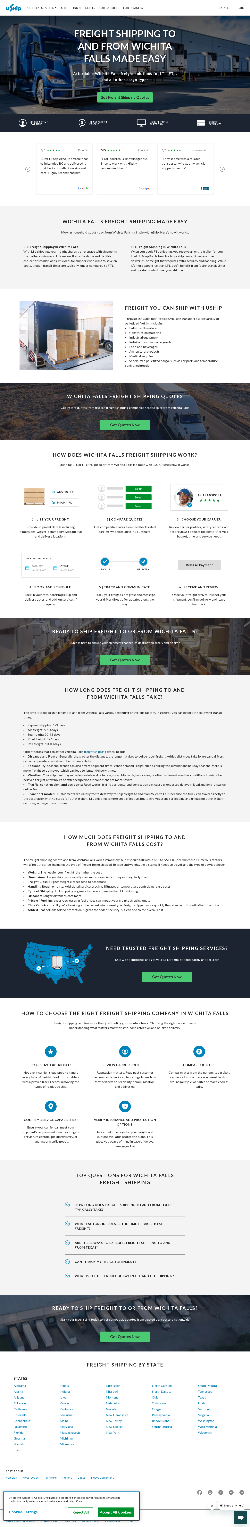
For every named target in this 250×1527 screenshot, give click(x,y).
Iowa (63, 1397)
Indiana (65, 1391)
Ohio (155, 1397)
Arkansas (20, 1403)
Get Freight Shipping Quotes (125, 97)
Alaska (18, 1391)
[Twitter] (220, 1493)
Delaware (20, 1426)
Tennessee (205, 1391)
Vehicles (11, 1477)
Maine (64, 1421)
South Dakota (207, 1385)
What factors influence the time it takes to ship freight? (120, 1226)
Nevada (111, 1409)
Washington (206, 1421)
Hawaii (18, 1444)
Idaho (17, 1450)
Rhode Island (161, 1421)
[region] (71, 1506)
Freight (67, 1477)
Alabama (20, 1385)
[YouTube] (231, 1493)
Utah (201, 1403)
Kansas (65, 1403)
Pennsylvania (161, 1415)
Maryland (66, 1426)
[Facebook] (199, 1493)
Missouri (112, 1391)
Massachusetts (70, 1432)
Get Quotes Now (125, 425)
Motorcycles (31, 1477)
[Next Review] (222, 169)
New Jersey (114, 1421)
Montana (112, 1397)
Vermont (204, 1409)
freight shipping (95, 751)
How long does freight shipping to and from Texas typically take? (123, 1207)
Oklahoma (159, 1403)
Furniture (51, 1477)
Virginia (203, 1415)
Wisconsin (205, 1432)
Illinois (64, 1385)
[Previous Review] (28, 169)
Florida (18, 1432)
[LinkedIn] (241, 1493)
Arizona (19, 1397)
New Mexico (115, 1426)
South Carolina (162, 1426)
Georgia (19, 1438)
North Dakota (161, 1391)
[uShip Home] (13, 7)
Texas (202, 1397)
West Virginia (207, 1426)
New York (113, 1432)
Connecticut (22, 1421)
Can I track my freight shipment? (106, 1261)
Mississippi (113, 1385)
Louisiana (66, 1415)
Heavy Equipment (102, 1477)
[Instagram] (210, 1493)
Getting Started (40, 7)
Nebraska (113, 1403)
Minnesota (67, 1444)
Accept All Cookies (116, 1512)
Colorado (20, 1415)
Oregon (157, 1409)
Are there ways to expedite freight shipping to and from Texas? (123, 1245)
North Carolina (162, 1385)
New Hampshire (117, 1415)
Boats (81, 1477)
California (20, 1409)
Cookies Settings (23, 1512)
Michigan (66, 1438)
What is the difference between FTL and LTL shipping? (124, 1276)
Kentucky (66, 1409)
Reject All (80, 1512)
